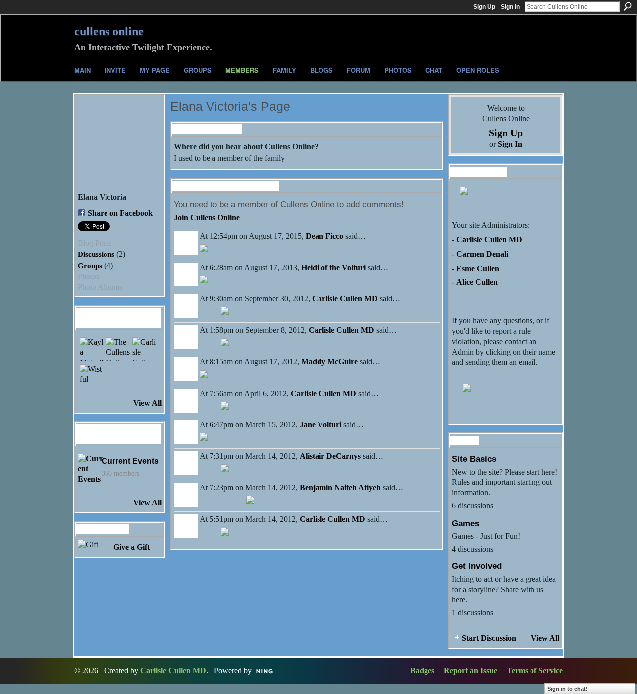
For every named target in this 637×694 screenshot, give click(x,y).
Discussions (96, 254)
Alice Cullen (477, 282)
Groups (90, 265)
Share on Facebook (120, 213)
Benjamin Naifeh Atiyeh (340, 487)
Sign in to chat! (567, 689)
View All (147, 403)
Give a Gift (131, 547)
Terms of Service (535, 670)
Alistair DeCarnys (330, 456)
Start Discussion (489, 638)
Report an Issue (470, 670)
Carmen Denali (482, 254)
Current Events (130, 461)
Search (628, 6)
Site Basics (474, 459)
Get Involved (477, 566)
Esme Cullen (477, 268)
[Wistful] (92, 376)
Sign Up (484, 6)
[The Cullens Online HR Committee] (118, 349)
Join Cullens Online (207, 217)
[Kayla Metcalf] (92, 349)
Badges (422, 670)
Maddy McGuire (329, 361)
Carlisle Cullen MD (345, 298)
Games (465, 523)
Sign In (510, 6)
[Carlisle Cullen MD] (144, 349)
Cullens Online (109, 31)
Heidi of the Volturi (333, 267)
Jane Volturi (320, 424)
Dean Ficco (324, 236)
